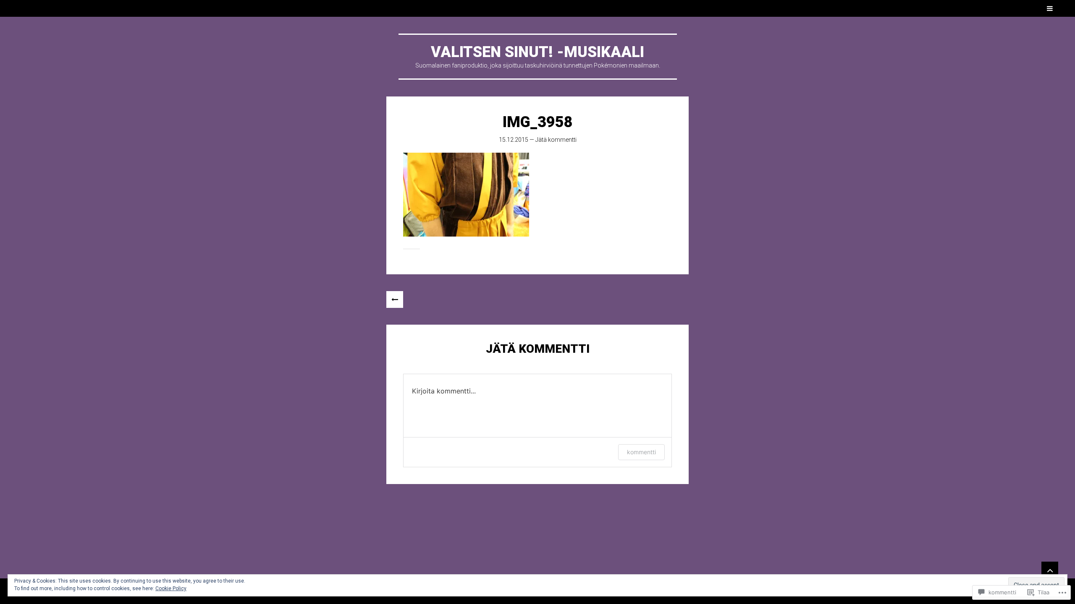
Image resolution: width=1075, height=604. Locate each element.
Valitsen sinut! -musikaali (537, 52)
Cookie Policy (170, 588)
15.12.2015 (513, 139)
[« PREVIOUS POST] (394, 299)
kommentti (641, 452)
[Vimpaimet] (1049, 570)
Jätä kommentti (556, 139)
